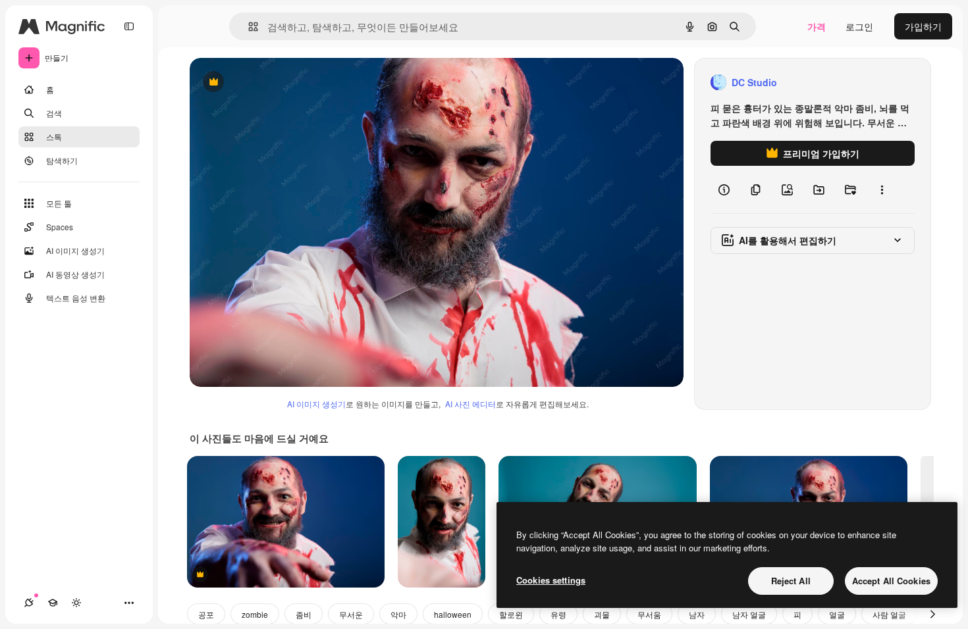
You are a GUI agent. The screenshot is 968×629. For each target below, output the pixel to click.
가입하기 (923, 26)
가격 (816, 26)
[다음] (932, 613)
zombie (255, 614)
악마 (398, 614)
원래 (265, 82)
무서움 (649, 614)
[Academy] (52, 602)
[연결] (29, 602)
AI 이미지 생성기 (316, 403)
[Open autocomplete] (248, 27)
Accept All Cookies (891, 580)
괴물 (602, 614)
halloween (452, 614)
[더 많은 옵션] (882, 189)
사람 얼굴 (889, 614)
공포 (206, 614)
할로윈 (511, 614)
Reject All (791, 580)
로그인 (859, 26)
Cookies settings (550, 580)
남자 (697, 614)
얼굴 (837, 614)
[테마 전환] (76, 602)
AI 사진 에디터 (470, 403)
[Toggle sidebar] (129, 26)
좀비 (303, 614)
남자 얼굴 (749, 614)
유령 (558, 614)
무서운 (351, 614)
